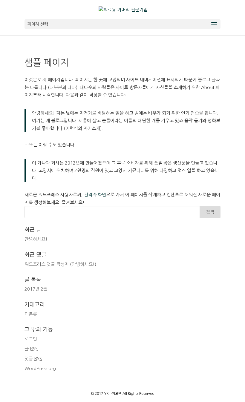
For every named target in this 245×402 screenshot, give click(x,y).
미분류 (30, 314)
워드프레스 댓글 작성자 (46, 264)
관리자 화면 (95, 194)
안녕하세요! (36, 239)
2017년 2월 (36, 289)
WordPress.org (40, 368)
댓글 (33, 358)
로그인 (30, 339)
